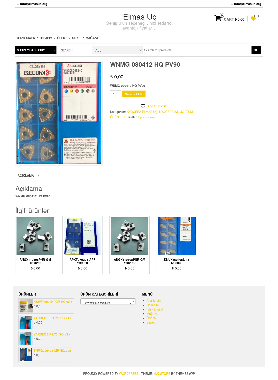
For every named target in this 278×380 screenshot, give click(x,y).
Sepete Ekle (133, 94)
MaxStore (162, 373)
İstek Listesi (155, 309)
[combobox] (108, 301)
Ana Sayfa (27, 38)
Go (256, 50)
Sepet (76, 38)
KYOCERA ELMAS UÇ (142, 111)
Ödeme (62, 38)
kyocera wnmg (148, 117)
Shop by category (31, 50)
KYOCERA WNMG (171, 111)
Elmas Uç (139, 16)
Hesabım (46, 38)
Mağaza (92, 38)
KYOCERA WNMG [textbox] (106, 303)
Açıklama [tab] (26, 175)
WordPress (129, 373)
